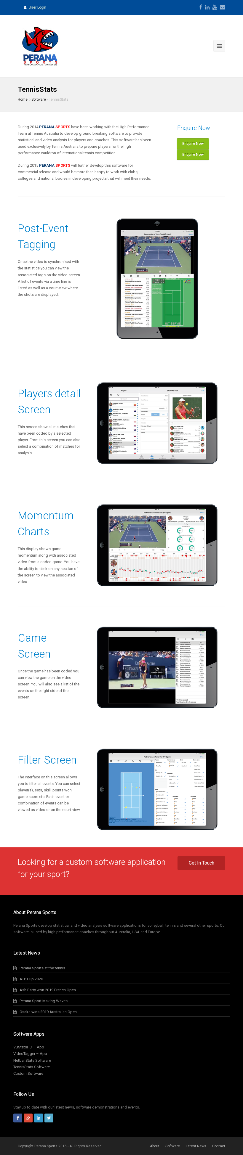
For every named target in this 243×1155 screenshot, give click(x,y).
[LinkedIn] (207, 7)
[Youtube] (214, 7)
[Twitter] (48, 1118)
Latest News (196, 1146)
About (154, 1146)
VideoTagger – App (30, 1053)
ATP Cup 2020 (31, 979)
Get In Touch (201, 863)
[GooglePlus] (28, 1118)
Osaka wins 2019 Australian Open (48, 1012)
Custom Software (28, 1073)
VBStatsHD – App (28, 1047)
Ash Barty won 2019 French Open (48, 990)
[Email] (222, 7)
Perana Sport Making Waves (44, 1001)
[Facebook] (200, 7)
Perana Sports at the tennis (42, 968)
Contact (218, 1146)
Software (38, 99)
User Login (37, 7)
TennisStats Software (31, 1067)
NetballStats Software (32, 1060)
